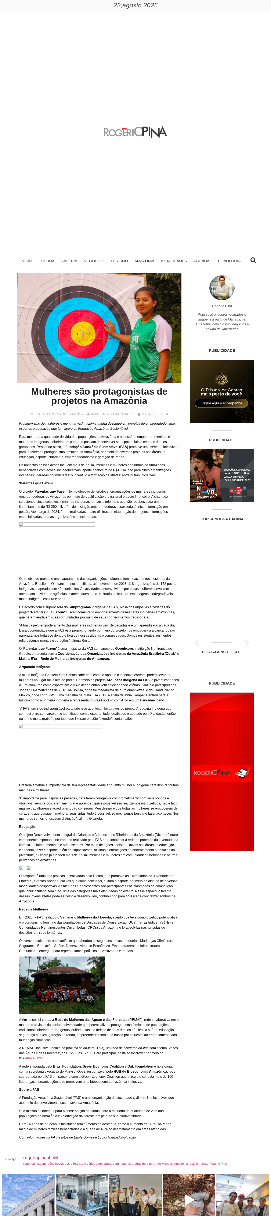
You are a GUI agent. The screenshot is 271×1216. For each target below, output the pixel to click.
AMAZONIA (144, 261)
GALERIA (69, 261)
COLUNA (46, 261)
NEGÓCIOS (94, 261)
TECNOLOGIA (228, 261)
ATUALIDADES (174, 261)
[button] (197, 643)
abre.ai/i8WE (35, 1058)
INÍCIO (26, 261)
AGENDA (201, 261)
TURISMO (119, 261)
